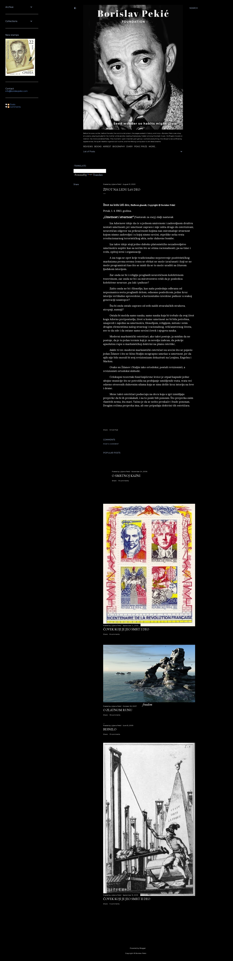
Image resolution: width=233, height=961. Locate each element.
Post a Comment (111, 444)
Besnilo (109, 729)
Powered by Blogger (138, 948)
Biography (118, 146)
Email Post (114, 430)
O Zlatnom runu (117, 710)
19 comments (123, 481)
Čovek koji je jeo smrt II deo (126, 899)
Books (98, 146)
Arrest (107, 146)
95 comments (115, 715)
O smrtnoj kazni (126, 476)
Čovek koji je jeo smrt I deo (126, 629)
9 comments (114, 904)
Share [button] (76, 184)
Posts (12, 104)
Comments (15, 107)
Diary (129, 146)
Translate (98, 174)
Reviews (88, 146)
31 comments (115, 734)
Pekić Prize (140, 146)
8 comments (115, 634)
